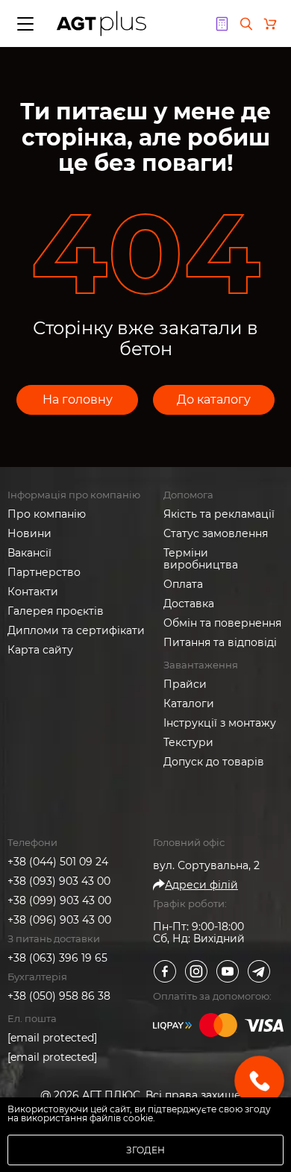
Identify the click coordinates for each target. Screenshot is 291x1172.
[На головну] (101, 23)
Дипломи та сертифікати (76, 630)
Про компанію (46, 514)
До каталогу (214, 399)
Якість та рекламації (219, 514)
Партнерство (44, 572)
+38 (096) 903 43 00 (59, 920)
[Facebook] (165, 971)
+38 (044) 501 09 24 (57, 862)
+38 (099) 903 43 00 (59, 900)
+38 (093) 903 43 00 (58, 881)
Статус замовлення (215, 533)
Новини (29, 533)
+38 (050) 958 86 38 (58, 996)
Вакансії (29, 553)
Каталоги (188, 703)
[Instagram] (196, 971)
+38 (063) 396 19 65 (57, 958)
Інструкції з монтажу (219, 723)
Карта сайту (40, 650)
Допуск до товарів (213, 762)
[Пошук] (246, 24)
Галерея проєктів (55, 611)
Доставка (188, 603)
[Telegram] (259, 971)
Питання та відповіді (220, 642)
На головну (78, 399)
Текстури (188, 742)
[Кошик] (270, 24)
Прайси (185, 684)
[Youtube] (228, 971)
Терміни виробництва (200, 559)
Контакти (32, 592)
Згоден (145, 1150)
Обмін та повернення (222, 623)
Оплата (183, 584)
